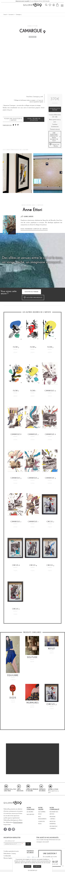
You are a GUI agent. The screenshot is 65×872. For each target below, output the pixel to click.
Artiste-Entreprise (17, 822)
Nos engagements (42, 818)
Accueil (5, 14)
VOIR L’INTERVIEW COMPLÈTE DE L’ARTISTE (34, 229)
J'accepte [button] (27, 866)
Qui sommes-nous (42, 813)
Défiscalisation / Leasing (10, 853)
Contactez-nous (41, 822)
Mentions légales (8, 858)
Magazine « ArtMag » (53, 818)
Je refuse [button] (37, 866)
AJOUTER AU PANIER (31, 291)
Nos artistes (30, 814)
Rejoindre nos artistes (54, 813)
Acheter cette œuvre (55, 109)
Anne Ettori (32, 26)
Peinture (32, 37)
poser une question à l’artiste (13, 119)
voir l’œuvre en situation (34, 119)
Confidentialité (7, 856)
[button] (55, 145)
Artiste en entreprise (53, 822)
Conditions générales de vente (11, 851)
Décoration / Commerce (54, 827)
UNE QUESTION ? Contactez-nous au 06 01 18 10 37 (54, 137)
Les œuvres (11, 14)
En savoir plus (32, 870)
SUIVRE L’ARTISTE (28, 216)
